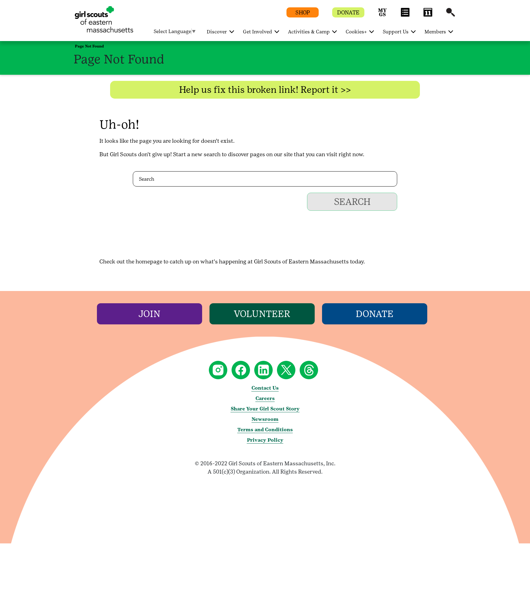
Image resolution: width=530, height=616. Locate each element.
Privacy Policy (265, 440)
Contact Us (265, 388)
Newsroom (265, 419)
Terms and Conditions (265, 430)
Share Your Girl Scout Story (265, 409)
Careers (265, 398)
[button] (382, 15)
